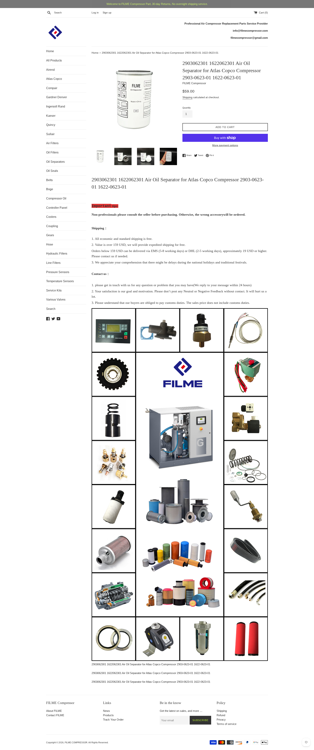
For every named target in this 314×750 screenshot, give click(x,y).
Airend (50, 69)
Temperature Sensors (60, 281)
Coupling (52, 226)
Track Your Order (113, 719)
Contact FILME (55, 715)
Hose (49, 244)
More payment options (225, 145)
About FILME (54, 710)
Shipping (187, 97)
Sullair (50, 134)
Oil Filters (52, 152)
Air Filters (52, 143)
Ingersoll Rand (55, 106)
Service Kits (54, 290)
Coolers (51, 216)
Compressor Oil (56, 198)
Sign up (107, 12)
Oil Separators (55, 161)
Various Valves (55, 299)
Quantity (186, 108)
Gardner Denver (56, 97)
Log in (95, 12)
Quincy (50, 124)
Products (108, 715)
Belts (49, 180)
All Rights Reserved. (98, 742)
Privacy (221, 719)
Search (50, 308)
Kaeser (50, 115)
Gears (50, 235)
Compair (51, 88)
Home (50, 51)
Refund (221, 715)
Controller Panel (56, 207)
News (106, 710)
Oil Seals (52, 170)
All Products (54, 60)
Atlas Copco (54, 78)
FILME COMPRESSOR (76, 742)
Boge (49, 189)
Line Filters (53, 262)
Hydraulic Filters (56, 253)
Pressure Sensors (57, 272)
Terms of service (226, 723)
